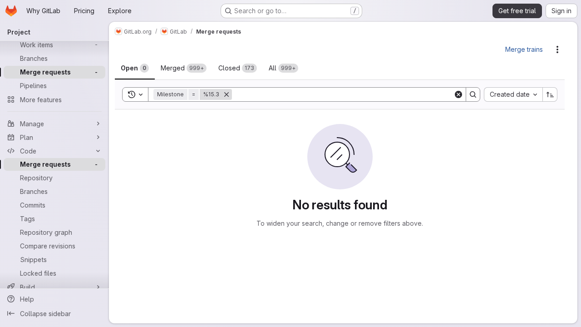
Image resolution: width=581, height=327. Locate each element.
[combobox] (513, 94)
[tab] (135, 68)
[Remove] (226, 94)
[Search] (473, 94)
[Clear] (458, 94)
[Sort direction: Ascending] (550, 94)
